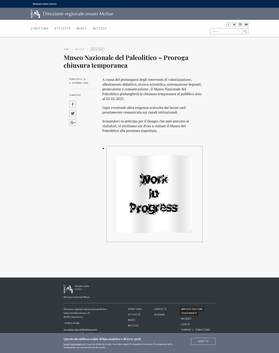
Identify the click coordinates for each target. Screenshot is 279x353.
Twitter (234, 24)
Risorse (160, 314)
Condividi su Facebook (72, 104)
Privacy (186, 318)
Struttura (39, 28)
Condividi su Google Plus (72, 122)
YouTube (246, 24)
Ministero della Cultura (45, 3)
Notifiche (97, 49)
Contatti (161, 309)
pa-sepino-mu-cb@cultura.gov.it (80, 329)
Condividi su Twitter (72, 113)
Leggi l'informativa (73, 344)
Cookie (185, 324)
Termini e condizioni (196, 329)
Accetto (203, 341)
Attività (63, 28)
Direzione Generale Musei (76, 296)
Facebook (228, 24)
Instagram (240, 24)
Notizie (100, 28)
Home (66, 49)
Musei (82, 28)
